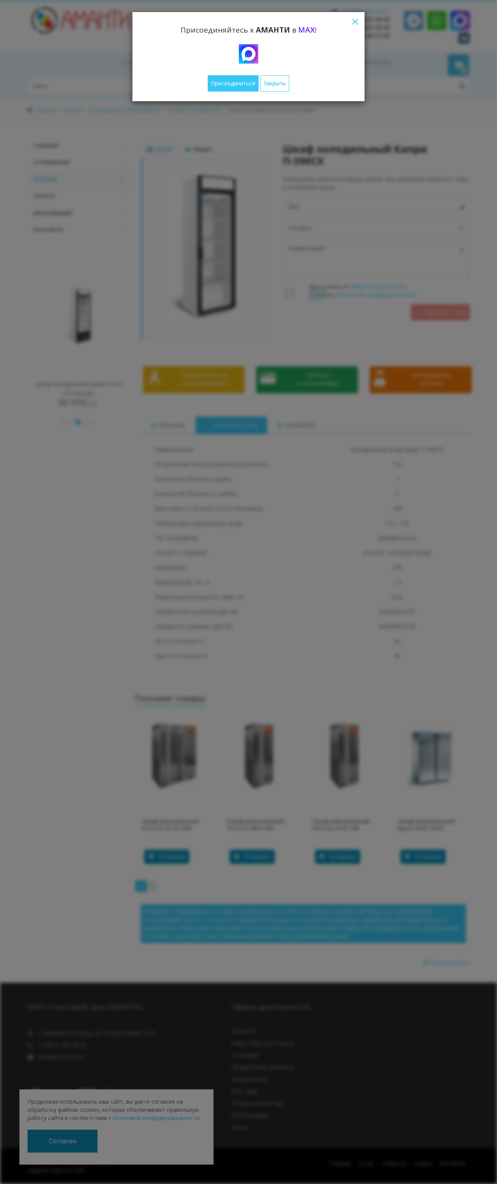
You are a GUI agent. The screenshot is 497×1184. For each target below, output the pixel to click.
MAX (306, 30)
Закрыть (275, 83)
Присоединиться (233, 83)
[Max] (248, 54)
